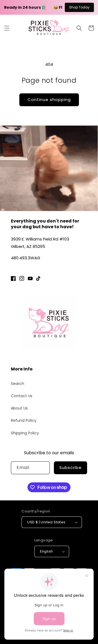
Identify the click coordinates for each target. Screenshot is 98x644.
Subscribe (70, 467)
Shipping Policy (25, 433)
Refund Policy (23, 420)
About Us (19, 408)
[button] (7, 28)
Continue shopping (49, 99)
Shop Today (79, 7)
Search (17, 383)
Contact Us (21, 396)
